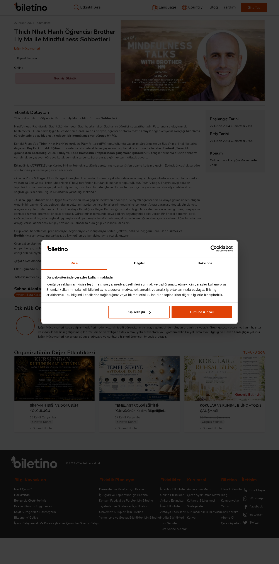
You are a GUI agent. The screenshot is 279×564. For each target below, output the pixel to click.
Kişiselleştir (136, 312)
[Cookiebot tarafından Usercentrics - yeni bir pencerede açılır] (214, 249)
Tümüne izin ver (202, 312)
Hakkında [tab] (205, 263)
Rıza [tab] (74, 263)
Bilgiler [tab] (139, 263)
